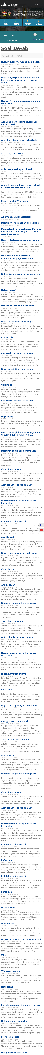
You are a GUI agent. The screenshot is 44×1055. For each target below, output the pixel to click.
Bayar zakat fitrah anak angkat (17, 321)
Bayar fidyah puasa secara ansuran (20, 240)
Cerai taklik (7, 337)
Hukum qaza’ (8, 290)
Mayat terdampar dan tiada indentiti (21, 939)
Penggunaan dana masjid (15, 721)
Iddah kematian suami (13, 521)
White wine (7, 923)
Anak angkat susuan (12, 153)
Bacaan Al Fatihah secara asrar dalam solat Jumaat (21, 102)
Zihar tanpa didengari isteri (16, 217)
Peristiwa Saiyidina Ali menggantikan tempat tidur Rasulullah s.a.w (21, 433)
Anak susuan (8, 585)
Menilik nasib (8, 537)
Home (6, 40)
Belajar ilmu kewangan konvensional (21, 274)
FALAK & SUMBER (16, 24)
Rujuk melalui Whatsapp (14, 201)
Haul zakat (7, 987)
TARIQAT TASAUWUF (38, 24)
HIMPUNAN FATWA (27, 24)
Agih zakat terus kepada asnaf (17, 485)
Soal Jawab (10, 35)
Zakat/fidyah (8, 569)
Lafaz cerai (7, 689)
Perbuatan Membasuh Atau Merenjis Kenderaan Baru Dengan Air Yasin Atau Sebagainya (21, 231)
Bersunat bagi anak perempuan (18, 451)
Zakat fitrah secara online (15, 739)
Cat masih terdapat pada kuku (17, 353)
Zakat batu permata (12, 469)
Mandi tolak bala (10, 1037)
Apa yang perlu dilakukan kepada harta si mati (19, 123)
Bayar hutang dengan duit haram (19, 553)
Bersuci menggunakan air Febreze (20, 223)
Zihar (4, 955)
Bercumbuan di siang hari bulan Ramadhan (18, 502)
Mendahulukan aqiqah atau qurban (20, 1005)
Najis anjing (7, 416)
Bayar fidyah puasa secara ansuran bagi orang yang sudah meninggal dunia (20, 80)
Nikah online (8, 907)
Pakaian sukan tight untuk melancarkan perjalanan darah (17, 257)
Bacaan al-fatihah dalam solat (17, 305)
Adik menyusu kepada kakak (17, 169)
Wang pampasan (10, 971)
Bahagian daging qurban (14, 1021)
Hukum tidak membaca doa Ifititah (20, 62)
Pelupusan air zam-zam (14, 1052)
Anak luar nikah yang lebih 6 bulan (19, 140)
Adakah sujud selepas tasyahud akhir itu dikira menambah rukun (21, 186)
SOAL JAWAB (6, 24)
